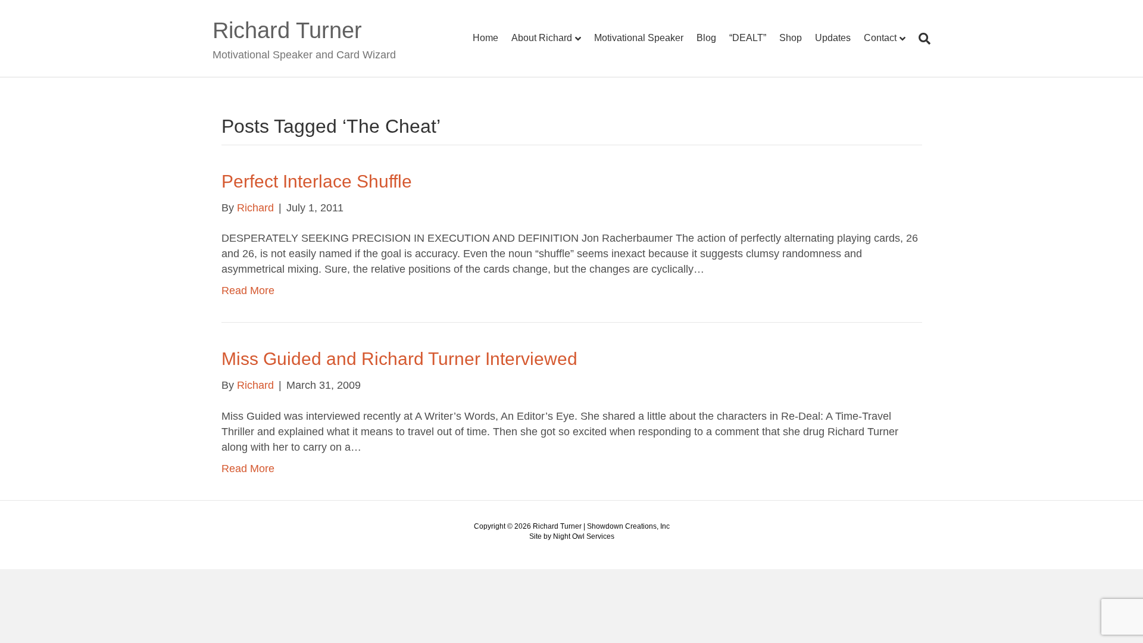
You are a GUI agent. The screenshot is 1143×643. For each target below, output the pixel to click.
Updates (833, 38)
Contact (880, 38)
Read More (247, 290)
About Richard (541, 38)
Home (485, 38)
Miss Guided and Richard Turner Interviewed (399, 359)
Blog (706, 38)
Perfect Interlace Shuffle (316, 181)
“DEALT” (747, 38)
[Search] (921, 38)
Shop (790, 38)
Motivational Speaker (638, 38)
